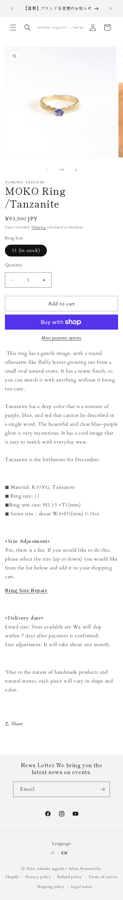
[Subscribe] (102, 789)
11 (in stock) (26, 250)
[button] (13, 27)
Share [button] (17, 724)
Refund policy (69, 876)
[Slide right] (76, 170)
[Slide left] (47, 170)
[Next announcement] (111, 8)
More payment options (61, 337)
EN (64, 853)
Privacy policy (38, 876)
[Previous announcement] (12, 8)
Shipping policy (51, 886)
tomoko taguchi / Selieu (58, 868)
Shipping (38, 227)
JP (52, 853)
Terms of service (103, 876)
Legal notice (81, 886)
